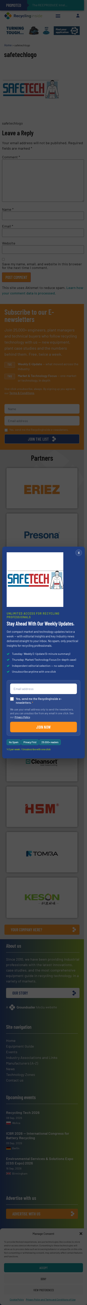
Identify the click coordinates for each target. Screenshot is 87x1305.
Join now (43, 727)
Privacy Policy (22, 717)
